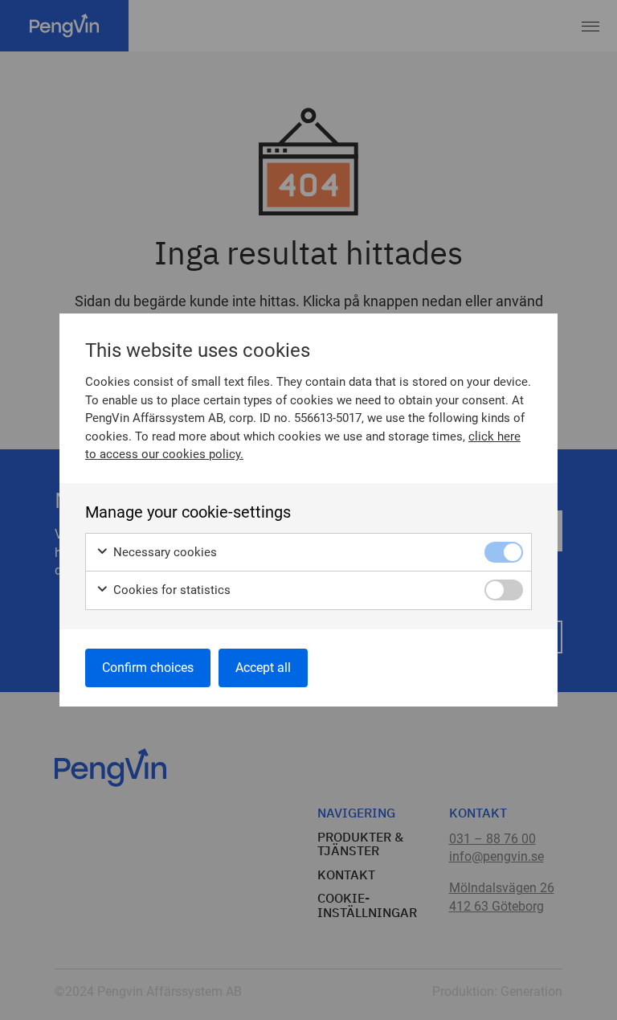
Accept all (263, 667)
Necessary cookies (163, 552)
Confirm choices (148, 667)
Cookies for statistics (170, 590)
